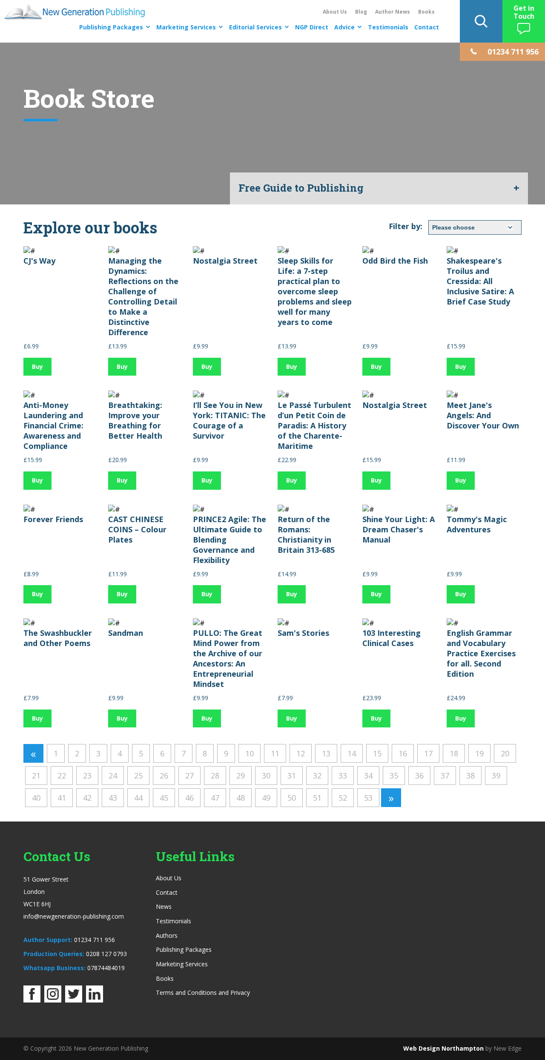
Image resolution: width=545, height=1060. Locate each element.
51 (317, 798)
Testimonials (388, 27)
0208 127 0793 (106, 954)
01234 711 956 (94, 940)
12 (300, 753)
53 (368, 798)
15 (377, 753)
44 (138, 798)
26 (164, 775)
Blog (361, 11)
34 (368, 775)
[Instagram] (52, 1000)
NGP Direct (311, 27)
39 (496, 775)
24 (113, 775)
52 (342, 798)
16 (403, 753)
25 (138, 775)
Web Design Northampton (443, 1048)
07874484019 (106, 968)
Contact (426, 27)
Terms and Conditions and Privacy (203, 992)
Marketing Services (186, 27)
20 (505, 753)
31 (291, 775)
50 (291, 798)
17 (428, 753)
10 (249, 753)
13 (326, 753)
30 (266, 775)
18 (454, 753)
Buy (37, 366)
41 (61, 798)
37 (445, 775)
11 (275, 753)
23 (87, 775)
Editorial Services (255, 27)
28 (215, 775)
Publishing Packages (111, 27)
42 (87, 798)
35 (394, 775)
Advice (344, 27)
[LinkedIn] (94, 1000)
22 (61, 775)
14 (351, 753)
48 (240, 798)
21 (36, 775)
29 (240, 775)
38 (470, 775)
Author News (392, 11)
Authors (167, 935)
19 (479, 753)
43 (113, 798)
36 (419, 775)
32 (317, 775)
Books (426, 11)
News (164, 906)
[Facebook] (31, 1000)
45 (164, 798)
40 (36, 798)
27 (189, 775)
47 (215, 798)
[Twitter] (73, 1000)
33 (342, 775)
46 (189, 798)
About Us (335, 11)
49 (266, 798)
